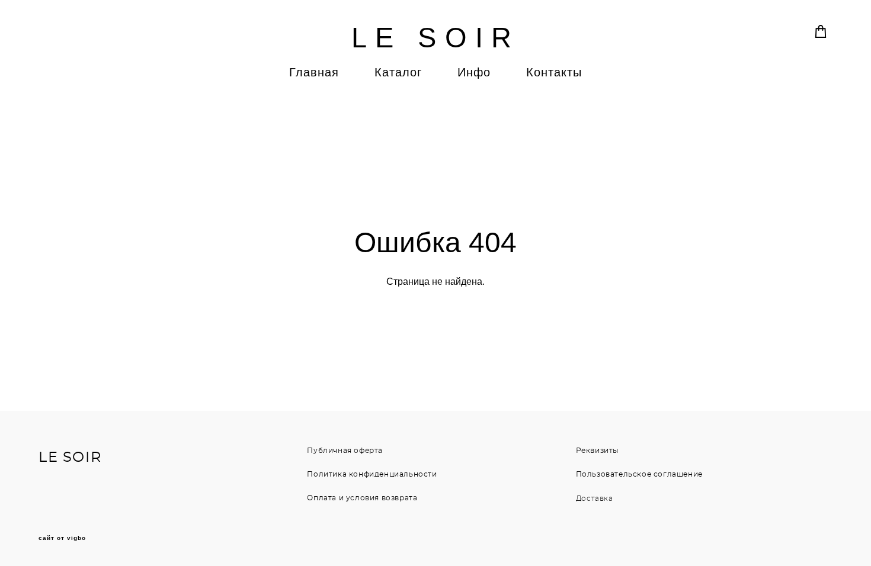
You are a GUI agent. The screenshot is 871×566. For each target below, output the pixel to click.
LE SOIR (435, 38)
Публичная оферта (345, 450)
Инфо (474, 72)
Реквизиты (597, 450)
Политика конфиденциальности (372, 474)
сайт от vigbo (62, 538)
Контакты (554, 72)
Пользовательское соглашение (639, 474)
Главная (314, 72)
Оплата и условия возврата (362, 497)
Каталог (398, 72)
